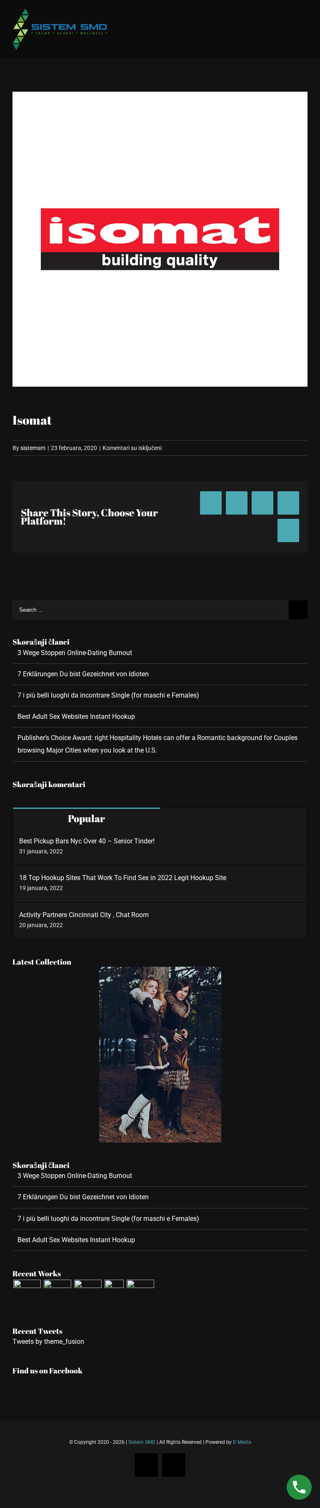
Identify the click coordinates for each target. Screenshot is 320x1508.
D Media (242, 1442)
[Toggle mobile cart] (289, 13)
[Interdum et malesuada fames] (140, 1293)
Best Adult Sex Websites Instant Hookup (76, 716)
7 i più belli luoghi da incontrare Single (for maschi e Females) (108, 695)
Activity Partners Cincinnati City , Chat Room (84, 915)
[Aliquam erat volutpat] (87, 1293)
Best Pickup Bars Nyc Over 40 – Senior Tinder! (87, 841)
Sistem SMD (141, 1442)
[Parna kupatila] (26, 1293)
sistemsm (32, 448)
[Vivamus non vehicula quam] (114, 1293)
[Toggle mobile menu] (304, 13)
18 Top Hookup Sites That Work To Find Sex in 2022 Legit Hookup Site (122, 878)
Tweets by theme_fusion (48, 1341)
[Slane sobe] (57, 1293)
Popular (86, 818)
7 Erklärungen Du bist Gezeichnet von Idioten (83, 674)
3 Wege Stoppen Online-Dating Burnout (75, 653)
